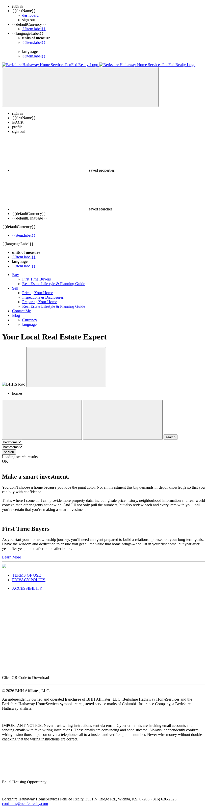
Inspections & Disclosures (43, 297)
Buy (15, 274)
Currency (29, 320)
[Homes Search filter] (123, 420)
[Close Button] (42, 420)
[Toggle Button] (80, 87)
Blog (16, 315)
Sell (15, 288)
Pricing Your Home (37, 293)
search (9, 452)
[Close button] (66, 367)
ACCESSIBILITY (27, 588)
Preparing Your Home (39, 302)
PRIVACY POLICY (28, 580)
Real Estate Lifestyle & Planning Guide (53, 284)
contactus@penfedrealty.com (25, 803)
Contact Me (21, 311)
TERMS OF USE (26, 575)
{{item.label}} (34, 29)
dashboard (30, 15)
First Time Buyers (36, 279)
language (29, 324)
